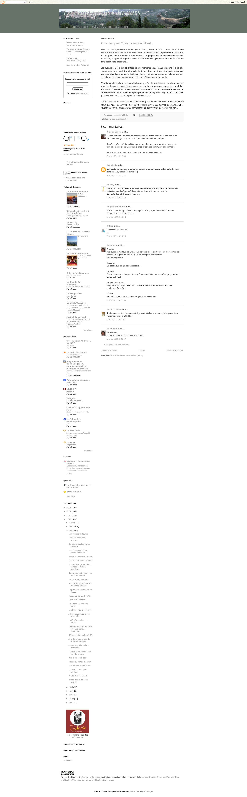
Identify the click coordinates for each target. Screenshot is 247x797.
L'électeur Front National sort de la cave (79, 652)
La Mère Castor (73, 431)
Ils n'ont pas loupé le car (79, 665)
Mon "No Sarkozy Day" (76, 61)
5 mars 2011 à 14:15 (116, 236)
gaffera (131, 791)
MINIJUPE (71, 389)
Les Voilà (70, 345)
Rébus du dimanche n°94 (79, 596)
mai (71, 691)
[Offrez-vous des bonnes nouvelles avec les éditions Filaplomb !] (77, 732)
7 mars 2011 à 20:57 (116, 339)
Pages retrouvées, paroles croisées (75, 44)
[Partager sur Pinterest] (151, 115)
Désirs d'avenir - (74, 492)
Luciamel (70, 442)
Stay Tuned (71, 296)
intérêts (108, 89)
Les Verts (70, 496)
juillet (71, 699)
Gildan (110, 226)
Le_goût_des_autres (76, 352)
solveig (110, 184)
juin (71, 695)
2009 (69, 511)
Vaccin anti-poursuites (78, 579)
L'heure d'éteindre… (77, 600)
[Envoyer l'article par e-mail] (134, 115)
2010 (69, 515)
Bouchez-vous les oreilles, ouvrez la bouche (80, 584)
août (71, 702)
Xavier (165, 108)
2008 (69, 507)
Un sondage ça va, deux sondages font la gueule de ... (79, 566)
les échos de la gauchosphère (73, 420)
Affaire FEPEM (72, 225)
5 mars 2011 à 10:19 (116, 198)
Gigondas (70, 391)
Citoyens (113, 119)
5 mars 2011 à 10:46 (116, 217)
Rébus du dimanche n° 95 (80, 635)
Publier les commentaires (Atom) (128, 355)
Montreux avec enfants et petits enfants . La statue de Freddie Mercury (78, 307)
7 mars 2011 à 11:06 (116, 320)
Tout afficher (87, 330)
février (72, 526)
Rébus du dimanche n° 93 (80, 556)
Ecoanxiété (83, 236)
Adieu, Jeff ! (71, 382)
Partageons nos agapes (78, 380)
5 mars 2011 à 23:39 (116, 300)
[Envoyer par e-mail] (140, 115)
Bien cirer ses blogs (77, 658)
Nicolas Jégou (114, 132)
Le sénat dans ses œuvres (76, 539)
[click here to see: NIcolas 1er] (77, 139)
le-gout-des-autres (116, 206)
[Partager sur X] (146, 115)
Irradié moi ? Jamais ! (78, 676)
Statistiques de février (78, 534)
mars (71, 530)
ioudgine (70, 398)
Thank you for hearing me (77, 215)
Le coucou (112, 245)
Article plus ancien (174, 350)
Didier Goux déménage (77, 273)
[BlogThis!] (143, 115)
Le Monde (111, 49)
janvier (72, 523)
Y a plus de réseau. (74, 401)
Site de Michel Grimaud (77, 65)
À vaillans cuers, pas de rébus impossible (79, 640)
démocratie (122, 119)
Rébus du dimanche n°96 (79, 662)
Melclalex (124, 101)
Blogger (149, 791)
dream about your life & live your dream (77, 212)
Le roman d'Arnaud (74, 154)
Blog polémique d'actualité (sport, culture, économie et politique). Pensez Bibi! (77, 364)
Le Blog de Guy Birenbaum (74, 283)
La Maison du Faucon (77, 191)
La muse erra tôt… (74, 354)
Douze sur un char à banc (80, 560)
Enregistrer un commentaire (117, 345)
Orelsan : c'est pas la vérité (77, 412)
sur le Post (71, 58)
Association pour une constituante (75, 179)
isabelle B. (112, 165)
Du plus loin (71, 445)
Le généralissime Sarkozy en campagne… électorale (80, 628)
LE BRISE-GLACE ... (76, 303)
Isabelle (143, 105)
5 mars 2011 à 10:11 (116, 175)
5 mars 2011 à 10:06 (116, 156)
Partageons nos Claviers (78, 49)
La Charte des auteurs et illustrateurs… (78, 486)
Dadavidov (111, 101)
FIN (67, 424)
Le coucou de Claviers (102, 12)
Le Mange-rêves (74, 293)
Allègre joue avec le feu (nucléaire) (79, 615)
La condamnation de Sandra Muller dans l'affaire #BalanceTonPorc (78, 321)
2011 (69, 519)
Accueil (142, 350)
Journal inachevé (73, 275)
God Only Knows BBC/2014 (77, 287)
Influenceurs (77, 737)
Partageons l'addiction (77, 253)
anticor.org (71, 222)
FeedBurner (83, 94)
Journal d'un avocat (76, 317)
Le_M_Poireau (114, 309)
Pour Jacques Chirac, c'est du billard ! (127, 43)
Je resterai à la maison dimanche (78, 646)
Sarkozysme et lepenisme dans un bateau (80, 574)
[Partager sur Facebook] (149, 115)
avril (71, 687)
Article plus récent (109, 350)
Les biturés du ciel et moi (79, 610)
